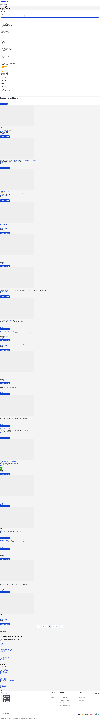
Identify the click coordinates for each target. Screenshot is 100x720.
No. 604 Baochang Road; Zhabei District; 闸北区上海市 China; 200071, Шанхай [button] (14, 584)
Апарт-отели (2, 654)
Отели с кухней (3, 673)
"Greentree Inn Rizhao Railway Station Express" (9, 428)
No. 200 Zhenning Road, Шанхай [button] (6, 499)
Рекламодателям (82, 700)
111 (56, 626)
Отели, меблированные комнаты (6, 649)
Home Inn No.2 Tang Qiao (4, 224)
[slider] (2, 18)
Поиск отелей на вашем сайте (84, 698)
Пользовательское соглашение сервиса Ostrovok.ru (69, 703)
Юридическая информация (64, 700)
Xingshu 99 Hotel (3, 583)
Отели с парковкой (3, 667)
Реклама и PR (81, 702)
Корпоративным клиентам (83, 697)
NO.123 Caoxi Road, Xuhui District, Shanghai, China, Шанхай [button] (11, 161)
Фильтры (2, 8)
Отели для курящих (3, 675)
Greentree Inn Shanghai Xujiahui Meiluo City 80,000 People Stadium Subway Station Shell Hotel (18, 160)
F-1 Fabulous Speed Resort (5, 374)
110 (53, 626)
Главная (1, 629)
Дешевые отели (3, 686)
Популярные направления (64, 698)
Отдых (1, 690)
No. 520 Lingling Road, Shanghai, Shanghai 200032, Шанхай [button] (11, 321)
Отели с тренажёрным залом (5, 677)
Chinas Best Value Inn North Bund (6, 416)
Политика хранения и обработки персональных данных (10, 718)
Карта (4, 9)
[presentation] (50, 13)
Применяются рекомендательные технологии (29, 718)
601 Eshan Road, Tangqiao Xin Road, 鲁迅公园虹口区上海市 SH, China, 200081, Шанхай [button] (16, 226)
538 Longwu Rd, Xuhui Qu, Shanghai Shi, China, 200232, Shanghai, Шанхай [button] (14, 344)
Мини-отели (2, 651)
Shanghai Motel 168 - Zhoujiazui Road (7, 529)
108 (46, 626)
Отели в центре (3, 689)
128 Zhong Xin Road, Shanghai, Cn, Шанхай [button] (8, 553)
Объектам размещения (83, 694)
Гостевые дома (3, 656)
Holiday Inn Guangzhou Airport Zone (7, 289)
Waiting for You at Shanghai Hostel (6, 540)
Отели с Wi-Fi (2, 671)
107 (43, 626)
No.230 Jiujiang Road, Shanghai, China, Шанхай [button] (9, 463)
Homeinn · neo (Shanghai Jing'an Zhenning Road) (9, 498)
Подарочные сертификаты (64, 706)
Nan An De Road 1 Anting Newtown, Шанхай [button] (8, 375)
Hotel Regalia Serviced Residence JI (7, 331)
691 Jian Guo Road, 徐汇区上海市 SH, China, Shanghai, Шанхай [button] (12, 129)
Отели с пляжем (3, 678)
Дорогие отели (3, 685)
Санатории (2, 660)
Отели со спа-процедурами (5, 670)
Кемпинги (2, 658)
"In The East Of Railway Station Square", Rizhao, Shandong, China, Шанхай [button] (14, 430)
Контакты (52, 695)
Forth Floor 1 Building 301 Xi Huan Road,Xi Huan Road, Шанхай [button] (11, 617)
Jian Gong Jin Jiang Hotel (5, 127)
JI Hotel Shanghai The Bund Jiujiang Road (8, 461)
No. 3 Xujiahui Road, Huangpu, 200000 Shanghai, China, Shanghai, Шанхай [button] (14, 258)
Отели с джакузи (3, 679)
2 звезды (1, 645)
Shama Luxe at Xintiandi (4, 191)
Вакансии (52, 697)
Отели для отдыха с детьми (5, 674)
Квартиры (2, 653)
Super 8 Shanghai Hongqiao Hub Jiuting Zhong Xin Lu (10, 551)
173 (61, 626)
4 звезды (1, 643)
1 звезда (1, 646)
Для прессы (53, 698)
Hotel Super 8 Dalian (4, 386)
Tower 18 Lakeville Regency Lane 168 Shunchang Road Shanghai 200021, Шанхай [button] (15, 193)
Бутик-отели (2, 663)
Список (1, 9)
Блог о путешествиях (63, 697)
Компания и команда (54, 694)
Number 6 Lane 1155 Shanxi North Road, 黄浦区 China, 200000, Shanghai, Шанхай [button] (15, 332)
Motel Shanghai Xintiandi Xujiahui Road (7, 257)
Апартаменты (2, 652)
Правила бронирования (64, 702)
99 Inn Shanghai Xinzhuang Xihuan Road (7, 615)
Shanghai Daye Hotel (4, 343)
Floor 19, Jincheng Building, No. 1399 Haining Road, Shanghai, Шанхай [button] (13, 541)
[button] (50, 4)
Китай (1, 630)
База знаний (62, 694)
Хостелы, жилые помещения (5, 650)
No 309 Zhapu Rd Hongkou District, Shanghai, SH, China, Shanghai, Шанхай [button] (14, 418)
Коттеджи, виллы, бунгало (5, 657)
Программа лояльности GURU (65, 705)
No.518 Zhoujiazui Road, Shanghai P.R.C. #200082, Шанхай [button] (11, 531)
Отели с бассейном (3, 672)
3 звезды (1, 644)
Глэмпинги (2, 659)
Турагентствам (81, 695)
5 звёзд (1, 642)
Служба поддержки (63, 695)
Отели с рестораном (4, 669)
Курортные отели (3, 661)
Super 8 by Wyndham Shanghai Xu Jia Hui (8, 320)
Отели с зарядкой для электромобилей (7, 680)
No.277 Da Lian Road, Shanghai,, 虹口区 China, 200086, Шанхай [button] (12, 387)
